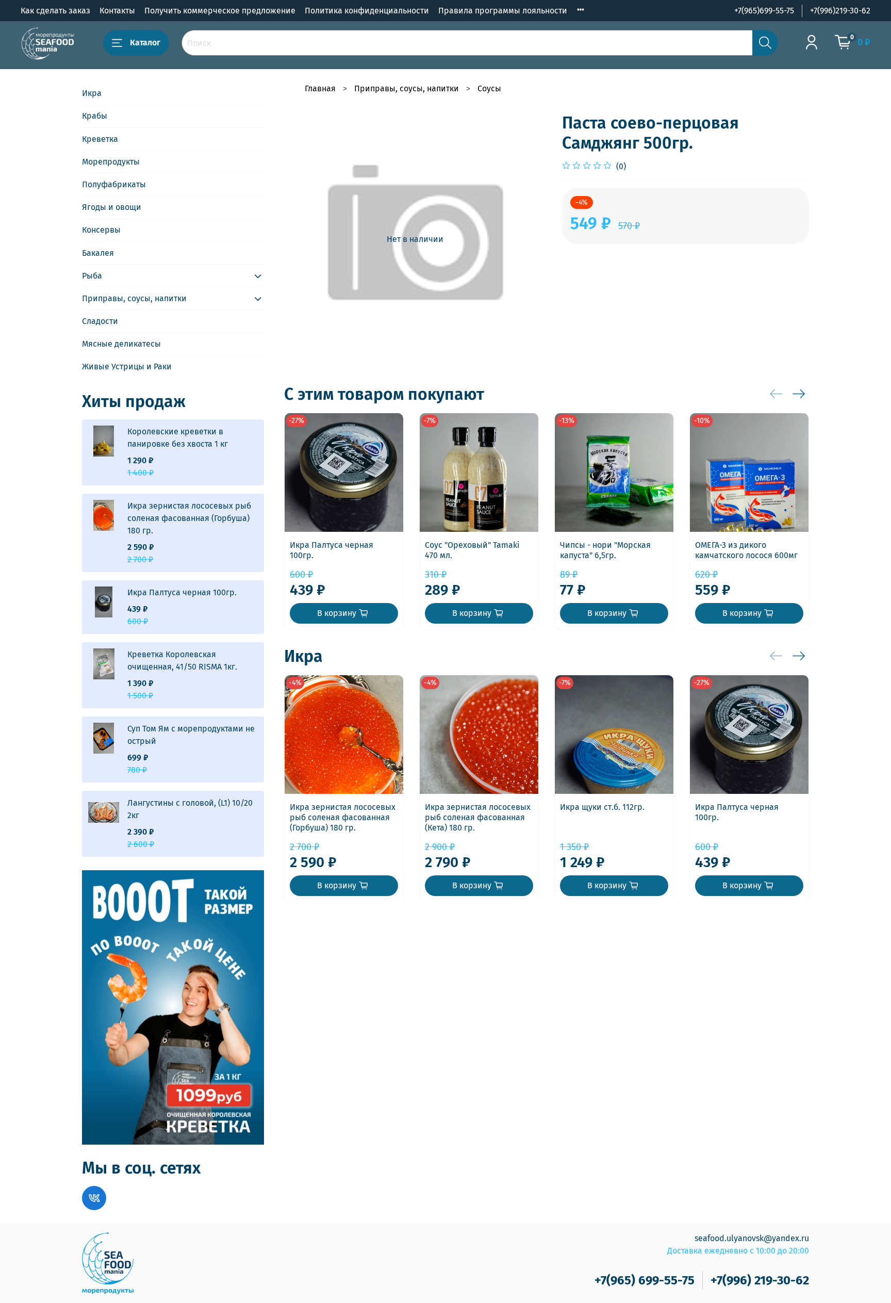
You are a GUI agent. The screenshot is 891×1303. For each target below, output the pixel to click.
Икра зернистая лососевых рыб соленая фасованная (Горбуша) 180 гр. (342, 817)
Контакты (117, 10)
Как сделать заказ (55, 10)
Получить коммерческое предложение (219, 10)
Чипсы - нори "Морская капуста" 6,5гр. (605, 550)
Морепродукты (111, 162)
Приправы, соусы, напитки (406, 88)
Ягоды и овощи (111, 207)
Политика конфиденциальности (367, 10)
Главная (320, 88)
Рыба (92, 276)
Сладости (100, 321)
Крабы (94, 116)
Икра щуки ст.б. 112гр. (602, 807)
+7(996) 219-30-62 (760, 1280)
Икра (92, 93)
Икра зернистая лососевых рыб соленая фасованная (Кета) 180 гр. (478, 817)
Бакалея (98, 253)
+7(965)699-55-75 (764, 10)
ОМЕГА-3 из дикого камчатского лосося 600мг (746, 550)
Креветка (100, 139)
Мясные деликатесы (121, 344)
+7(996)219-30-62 (840, 10)
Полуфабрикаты (114, 184)
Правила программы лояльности (502, 10)
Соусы (489, 88)
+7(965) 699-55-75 (645, 1280)
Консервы (101, 230)
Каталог (145, 42)
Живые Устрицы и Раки (127, 366)
